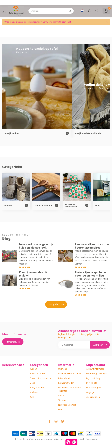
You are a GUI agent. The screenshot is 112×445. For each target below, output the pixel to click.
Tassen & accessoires (40, 378)
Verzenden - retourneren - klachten (69, 389)
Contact (62, 395)
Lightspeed (60, 439)
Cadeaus (34, 392)
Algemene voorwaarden (69, 373)
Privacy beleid (64, 378)
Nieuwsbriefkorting (67, 404)
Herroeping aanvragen (96, 373)
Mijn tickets (91, 382)
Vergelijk (90, 392)
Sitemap (62, 400)
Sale (32, 397)
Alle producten (93, 397)
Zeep (32, 382)
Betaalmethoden (66, 382)
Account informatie (95, 368)
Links (60, 409)
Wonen (33, 368)
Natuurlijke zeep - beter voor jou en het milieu (90, 274)
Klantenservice (13, 341)
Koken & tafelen (38, 373)
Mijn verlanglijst (93, 387)
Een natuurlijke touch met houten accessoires (92, 246)
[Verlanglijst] (96, 11)
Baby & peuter (37, 387)
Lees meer (24, 267)
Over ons (62, 368)
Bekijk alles (54, 304)
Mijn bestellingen (94, 378)
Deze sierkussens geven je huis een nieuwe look (36, 246)
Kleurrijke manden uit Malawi (33, 274)
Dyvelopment (91, 439)
